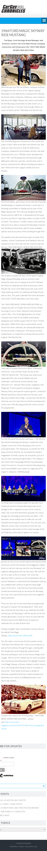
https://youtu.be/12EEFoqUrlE (20, 635)
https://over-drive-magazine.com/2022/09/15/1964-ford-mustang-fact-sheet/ (22, 725)
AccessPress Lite (31, 846)
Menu (44, 20)
